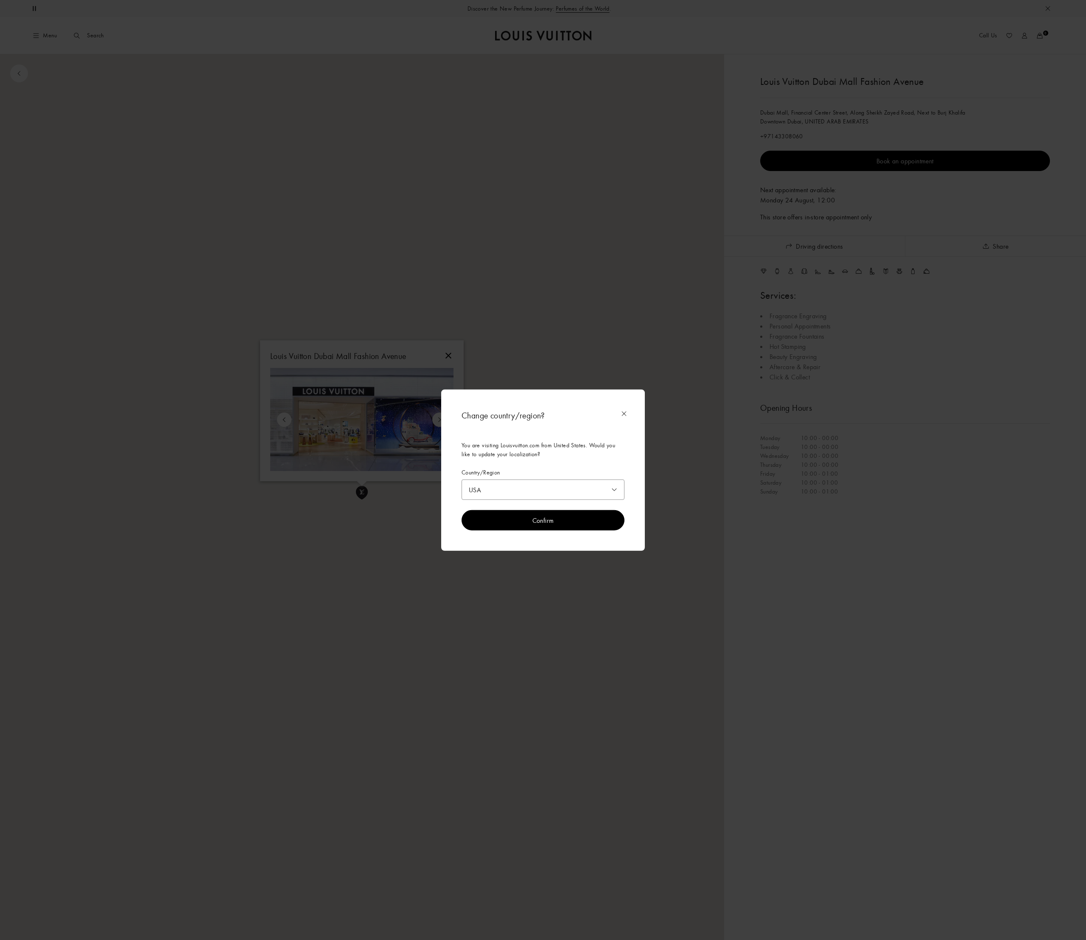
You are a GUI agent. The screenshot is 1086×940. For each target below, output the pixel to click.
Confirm (543, 520)
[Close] (624, 413)
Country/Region (481, 472)
